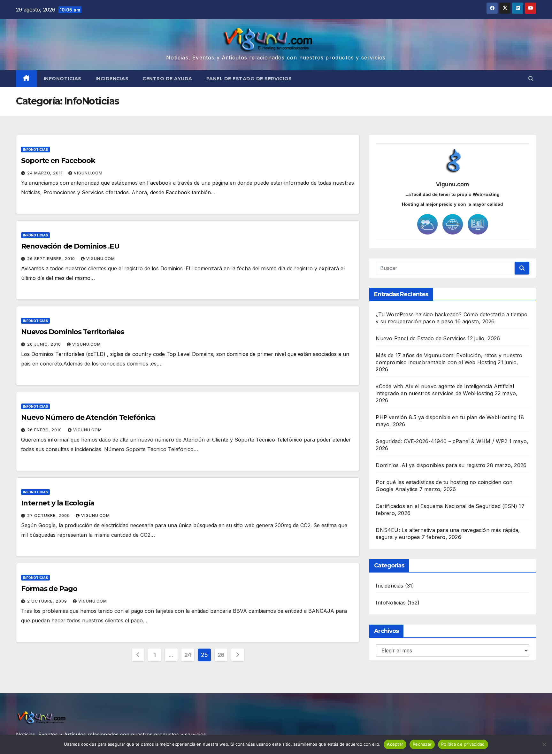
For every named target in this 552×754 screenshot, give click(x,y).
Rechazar (422, 744)
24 (187, 654)
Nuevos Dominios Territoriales (72, 331)
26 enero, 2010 (45, 429)
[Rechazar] (544, 744)
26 (221, 654)
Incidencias (112, 78)
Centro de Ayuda (167, 78)
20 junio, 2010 (44, 344)
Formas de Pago (49, 588)
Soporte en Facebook (58, 160)
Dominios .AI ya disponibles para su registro (430, 465)
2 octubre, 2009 (47, 601)
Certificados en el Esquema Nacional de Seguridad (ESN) (446, 506)
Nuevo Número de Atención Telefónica (88, 417)
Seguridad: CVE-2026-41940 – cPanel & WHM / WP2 (441, 441)
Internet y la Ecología (57, 503)
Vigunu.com (88, 173)
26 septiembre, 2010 (51, 258)
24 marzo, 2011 (45, 173)
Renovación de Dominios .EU (70, 246)
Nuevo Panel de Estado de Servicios (421, 338)
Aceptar (395, 744)
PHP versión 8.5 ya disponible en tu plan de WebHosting (446, 417)
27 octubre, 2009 (49, 515)
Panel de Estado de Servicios (249, 78)
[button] (530, 78)
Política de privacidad (463, 744)
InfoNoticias (62, 78)
